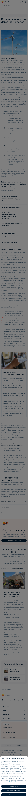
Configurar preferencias (13, 790)
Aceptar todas (14, 786)
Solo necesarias (13, 795)
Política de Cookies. (14, 782)
